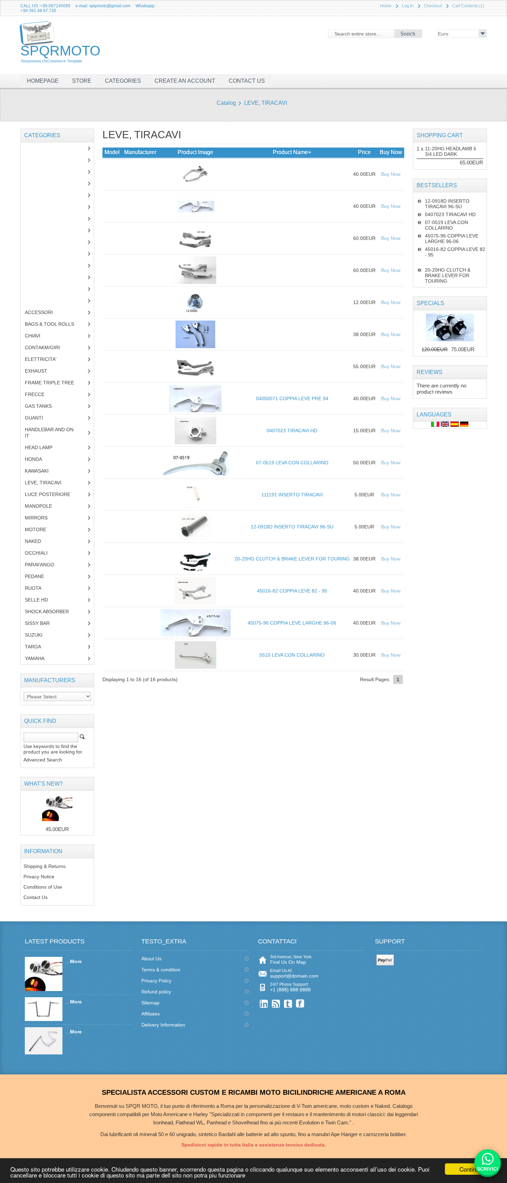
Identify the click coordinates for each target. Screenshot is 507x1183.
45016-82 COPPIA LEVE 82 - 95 (292, 591)
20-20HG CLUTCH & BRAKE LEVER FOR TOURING (292, 559)
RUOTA (38, 588)
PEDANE (39, 576)
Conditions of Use (42, 887)
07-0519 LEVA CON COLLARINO (292, 462)
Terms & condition (160, 969)
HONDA (38, 459)
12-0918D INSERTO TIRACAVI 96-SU (292, 526)
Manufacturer (140, 152)
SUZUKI (37, 635)
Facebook (300, 1003)
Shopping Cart (440, 135)
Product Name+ (292, 152)
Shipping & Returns (44, 866)
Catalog (226, 103)
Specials (430, 303)
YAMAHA (40, 658)
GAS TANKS (43, 406)
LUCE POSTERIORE (53, 494)
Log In (408, 5)
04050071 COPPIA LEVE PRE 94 (292, 398)
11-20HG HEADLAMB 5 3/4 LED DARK (450, 151)
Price (364, 152)
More (76, 961)
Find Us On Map (288, 962)
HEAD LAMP (44, 447)
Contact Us (35, 897)
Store (81, 81)
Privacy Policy (156, 980)
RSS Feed (276, 1003)
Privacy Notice (38, 876)
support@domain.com (294, 976)
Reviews (430, 372)
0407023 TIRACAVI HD (292, 430)
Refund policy (156, 991)
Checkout (433, 5)
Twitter (288, 1003)
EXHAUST (41, 371)
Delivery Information (163, 1025)
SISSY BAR (42, 623)
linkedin (264, 1003)
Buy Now (390, 174)
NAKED (38, 541)
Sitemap (150, 1002)
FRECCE (41, 394)
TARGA (38, 646)
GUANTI (39, 418)
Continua (470, 1169)
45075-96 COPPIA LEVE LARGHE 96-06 (292, 623)
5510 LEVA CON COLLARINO (292, 655)
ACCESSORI (44, 312)
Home (385, 5)
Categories (123, 81)
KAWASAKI (42, 471)
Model (112, 152)
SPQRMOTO (60, 53)
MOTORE (41, 529)
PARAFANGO (44, 564)
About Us (151, 958)
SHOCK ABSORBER (52, 611)
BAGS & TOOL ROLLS (54, 324)
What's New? (43, 784)
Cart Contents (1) (468, 5)
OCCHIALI (41, 553)
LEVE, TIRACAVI (265, 103)
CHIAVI (38, 335)
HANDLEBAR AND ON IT (49, 432)
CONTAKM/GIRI (47, 347)
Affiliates (150, 1014)
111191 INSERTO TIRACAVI (292, 494)
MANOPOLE (43, 506)
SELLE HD (41, 600)
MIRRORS (41, 517)
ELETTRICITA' (46, 359)
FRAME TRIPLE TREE (54, 382)
